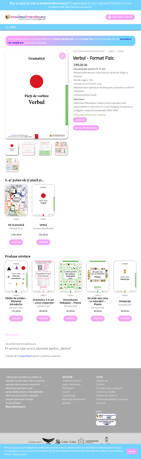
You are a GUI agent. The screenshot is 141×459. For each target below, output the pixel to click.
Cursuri (66, 392)
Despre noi (102, 380)
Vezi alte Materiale (86, 128)
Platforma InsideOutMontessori (89, 51)
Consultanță (68, 395)
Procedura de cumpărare (109, 388)
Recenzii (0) (11, 335)
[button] (62, 55)
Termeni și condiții (105, 392)
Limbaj (111, 51)
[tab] (70, 344)
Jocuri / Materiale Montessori (71, 386)
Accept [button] (132, 451)
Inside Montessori (71, 380)
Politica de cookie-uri (107, 395)
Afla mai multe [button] (20, 454)
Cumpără (80, 120)
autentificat (26, 356)
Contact (100, 384)
